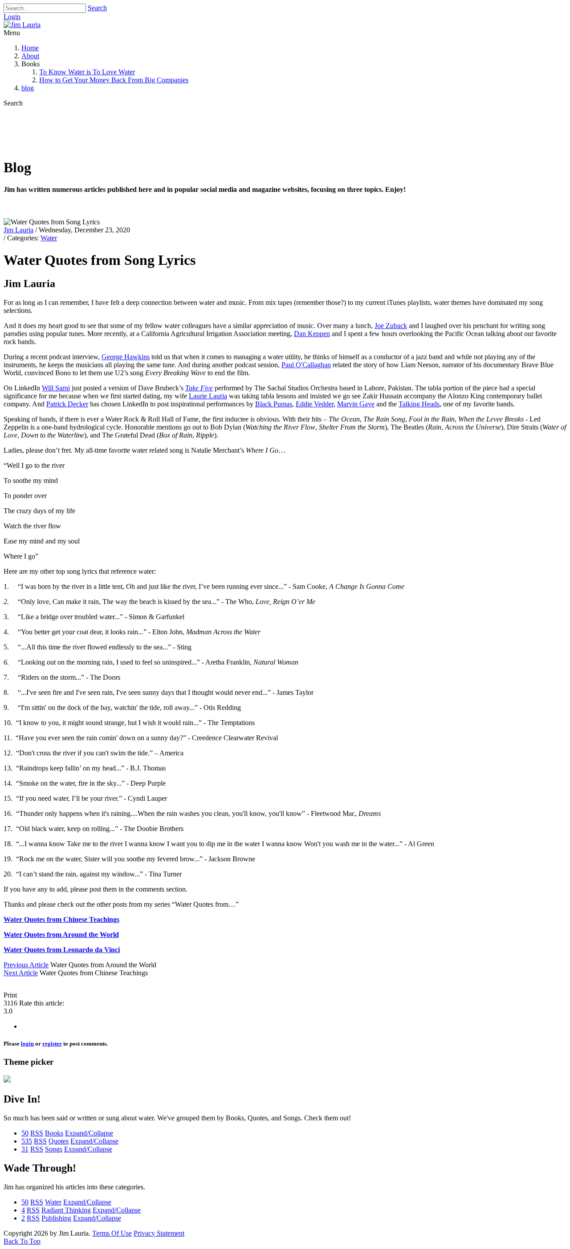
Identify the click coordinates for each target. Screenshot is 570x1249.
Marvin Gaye (356, 404)
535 (26, 1141)
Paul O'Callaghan (306, 365)
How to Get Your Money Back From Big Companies (113, 80)
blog (27, 88)
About (30, 56)
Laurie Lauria (208, 396)
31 (24, 1149)
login (27, 1043)
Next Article (21, 973)
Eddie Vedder (315, 404)
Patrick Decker (67, 404)
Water (49, 238)
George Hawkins (126, 357)
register (52, 1043)
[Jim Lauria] (22, 24)
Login (12, 16)
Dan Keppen (312, 333)
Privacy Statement (159, 1233)
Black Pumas (273, 404)
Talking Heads (419, 404)
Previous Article (26, 965)
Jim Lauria (18, 230)
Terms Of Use (112, 1233)
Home (30, 48)
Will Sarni (56, 388)
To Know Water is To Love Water (87, 72)
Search (97, 8)
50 (24, 1133)
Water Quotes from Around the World (61, 934)
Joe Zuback (391, 325)
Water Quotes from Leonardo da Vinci (62, 949)
